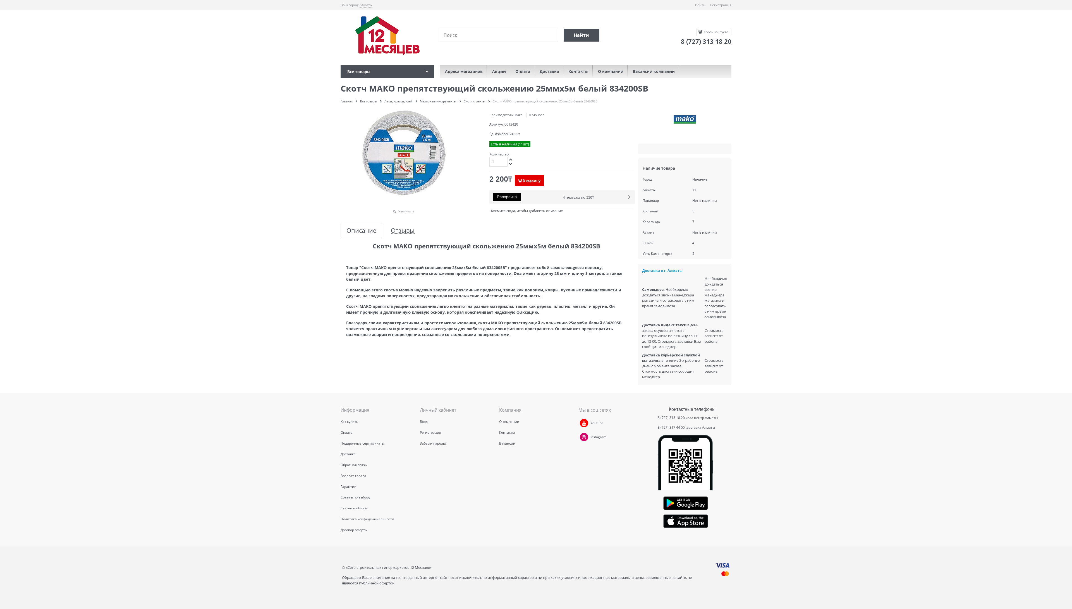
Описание (361, 230)
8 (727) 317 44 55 (672, 427)
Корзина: (715, 32)
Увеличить (406, 211)
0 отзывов (536, 115)
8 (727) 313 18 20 (671, 417)
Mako (519, 115)
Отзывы (403, 230)
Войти (700, 5)
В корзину (531, 180)
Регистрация (720, 5)
